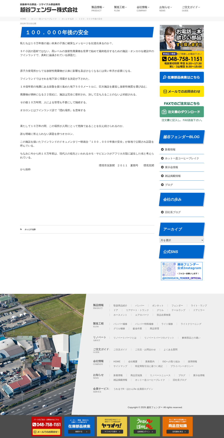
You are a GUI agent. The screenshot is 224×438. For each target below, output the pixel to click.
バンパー (139, 305)
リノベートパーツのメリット (159, 337)
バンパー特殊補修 (144, 324)
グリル (160, 310)
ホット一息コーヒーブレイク (44, 19)
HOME (23, 19)
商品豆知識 (136, 375)
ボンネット (158, 305)
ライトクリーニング (191, 324)
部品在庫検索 (164, 315)
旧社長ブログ (173, 212)
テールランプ (178, 310)
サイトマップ (120, 366)
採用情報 (192, 361)
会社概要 (132, 361)
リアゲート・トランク (137, 310)
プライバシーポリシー (182, 366)
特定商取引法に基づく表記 (149, 366)
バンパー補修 (120, 324)
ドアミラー (199, 310)
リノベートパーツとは (124, 337)
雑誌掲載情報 (173, 176)
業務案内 (149, 361)
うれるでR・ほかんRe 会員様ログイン (133, 389)
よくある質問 (170, 349)
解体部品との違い (191, 337)
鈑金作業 (137, 328)
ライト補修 (167, 324)
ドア (115, 310)
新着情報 (170, 149)
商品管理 (154, 328)
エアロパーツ (142, 315)
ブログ (169, 184)
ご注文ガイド (120, 349)
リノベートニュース (160, 375)
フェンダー (177, 305)
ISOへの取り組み (171, 361)
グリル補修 (119, 328)
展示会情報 (171, 167)
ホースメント (120, 315)
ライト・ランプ (199, 305)
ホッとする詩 (68, 19)
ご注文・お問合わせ (145, 349)
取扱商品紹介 (120, 305)
